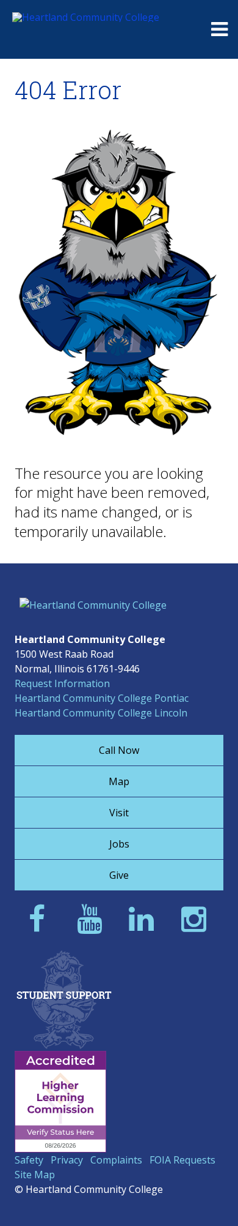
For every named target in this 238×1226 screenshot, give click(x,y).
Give (119, 875)
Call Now (119, 750)
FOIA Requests (182, 1160)
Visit (119, 812)
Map (119, 781)
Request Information (62, 683)
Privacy (67, 1160)
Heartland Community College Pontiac (102, 698)
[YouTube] (93, 918)
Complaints (116, 1160)
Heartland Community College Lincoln (101, 713)
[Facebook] (40, 918)
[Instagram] (197, 918)
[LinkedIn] (145, 918)
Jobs (119, 844)
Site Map (35, 1174)
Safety (29, 1160)
